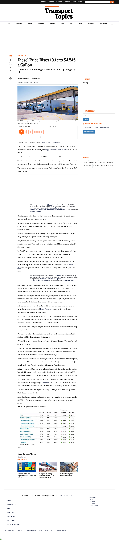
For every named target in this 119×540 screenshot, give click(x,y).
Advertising (43, 2)
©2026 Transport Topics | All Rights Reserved (21, 530)
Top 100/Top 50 (103, 24)
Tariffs (96, 166)
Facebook (92, 497)
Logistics (80, 24)
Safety (62, 24)
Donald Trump (107, 166)
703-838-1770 (66, 495)
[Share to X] (10, 63)
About (9, 500)
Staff (8, 508)
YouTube (92, 501)
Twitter (91, 499)
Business (30, 24)
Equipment (52, 24)
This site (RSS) (93, 506)
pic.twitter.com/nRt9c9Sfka (56, 210)
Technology (41, 24)
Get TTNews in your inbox (51, 142)
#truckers (43, 208)
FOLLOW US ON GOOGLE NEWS (89, 132)
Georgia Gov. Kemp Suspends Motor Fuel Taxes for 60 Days (46, 476)
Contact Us (11, 504)
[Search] (112, 2)
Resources (10, 520)
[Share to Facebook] (10, 60)
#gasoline (58, 275)
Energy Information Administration (56, 149)
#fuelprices (58, 208)
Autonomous (91, 24)
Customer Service (13, 524)
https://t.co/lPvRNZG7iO (38, 210)
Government (19, 24)
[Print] (10, 78)
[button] (10, 74)
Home (9, 24)
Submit (86, 119)
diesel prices (21, 457)
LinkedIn (92, 503)
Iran (85, 162)
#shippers (50, 208)
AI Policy (52, 530)
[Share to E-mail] (10, 71)
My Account (67, 2)
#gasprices (43, 279)
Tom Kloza (45, 382)
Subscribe (51, 2)
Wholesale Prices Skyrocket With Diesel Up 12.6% (26, 476)
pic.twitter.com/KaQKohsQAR (40, 280)
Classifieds (59, 2)
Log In (74, 2)
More (112, 24)
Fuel (71, 24)
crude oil (93, 162)
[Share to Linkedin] (10, 67)
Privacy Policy (43, 530)
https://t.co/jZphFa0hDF (56, 279)
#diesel (49, 205)
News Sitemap (62, 530)
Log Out (80, 2)
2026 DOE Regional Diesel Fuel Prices (66, 475)
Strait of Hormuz (106, 162)
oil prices (87, 166)
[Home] (59, 13)
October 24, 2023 (35, 211)
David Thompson (46, 309)
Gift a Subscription (101, 127)
